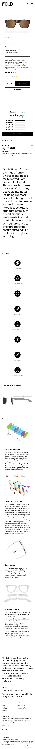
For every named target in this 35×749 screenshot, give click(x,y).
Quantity (7, 80)
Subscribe (5, 730)
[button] (4, 37)
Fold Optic (15, 739)
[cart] (27, 4)
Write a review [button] (17, 134)
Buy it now (17, 89)
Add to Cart (22, 83)
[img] (5, 145)
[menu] (32, 4)
